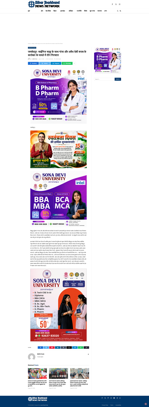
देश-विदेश (48, 11)
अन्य (105, 11)
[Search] (120, 11)
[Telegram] (22, 92)
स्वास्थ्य (99, 11)
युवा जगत (92, 11)
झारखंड (62, 11)
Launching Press (44, 405)
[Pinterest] (22, 84)
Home (29, 43)
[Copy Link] (22, 100)
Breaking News (32, 47)
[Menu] (29, 11)
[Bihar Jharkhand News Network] (44, 4)
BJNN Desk (35, 59)
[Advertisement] (74, 29)
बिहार (54, 11)
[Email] (22, 88)
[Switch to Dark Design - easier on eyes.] (118, 11)
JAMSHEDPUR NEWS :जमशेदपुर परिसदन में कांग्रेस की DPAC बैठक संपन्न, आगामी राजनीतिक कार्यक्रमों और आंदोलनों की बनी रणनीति (79, 383)
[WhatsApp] (22, 96)
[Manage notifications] (145, 404)
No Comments (50, 59)
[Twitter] (22, 76)
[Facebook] (22, 72)
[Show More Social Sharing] (74, 63)
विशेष (85, 11)
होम (42, 11)
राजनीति (79, 11)
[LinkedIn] (22, 80)
